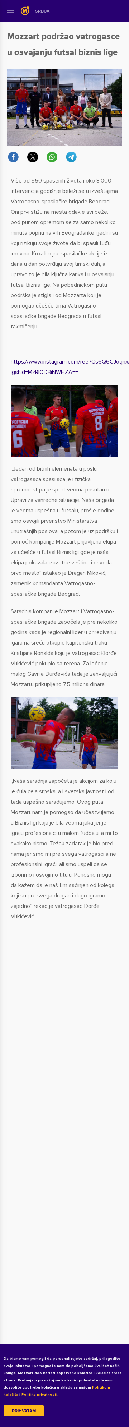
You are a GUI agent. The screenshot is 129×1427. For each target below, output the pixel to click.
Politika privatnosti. (40, 1395)
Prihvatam (24, 1411)
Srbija (42, 11)
